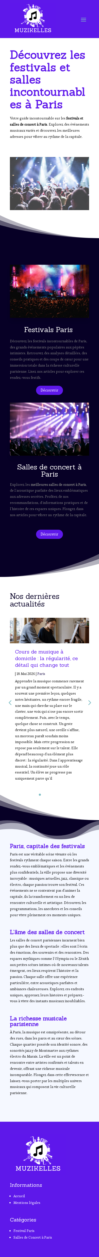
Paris (41, 673)
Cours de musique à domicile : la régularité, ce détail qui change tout (46, 658)
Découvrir (49, 390)
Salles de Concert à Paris (32, 1237)
